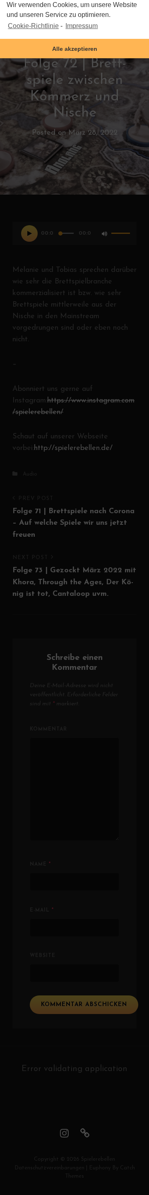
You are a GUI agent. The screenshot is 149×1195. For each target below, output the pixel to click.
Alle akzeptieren (74, 48)
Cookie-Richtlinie (33, 25)
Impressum (81, 25)
